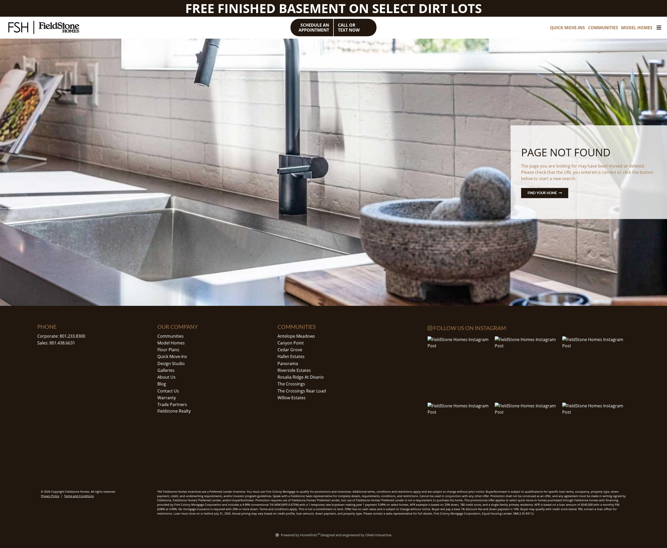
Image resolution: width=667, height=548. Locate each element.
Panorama (287, 363)
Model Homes (171, 343)
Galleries (166, 370)
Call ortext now (349, 27)
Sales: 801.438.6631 (56, 343)
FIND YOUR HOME (542, 193)
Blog (161, 384)
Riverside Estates (294, 370)
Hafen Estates (291, 356)
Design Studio (171, 363)
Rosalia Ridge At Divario (300, 377)
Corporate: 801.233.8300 (61, 336)
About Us (166, 377)
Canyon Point (290, 343)
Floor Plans (168, 350)
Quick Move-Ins (172, 356)
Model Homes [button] (636, 28)
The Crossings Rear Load (301, 391)
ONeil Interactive (378, 535)
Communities (170, 336)
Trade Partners (172, 404)
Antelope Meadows (296, 336)
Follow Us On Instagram (469, 328)
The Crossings (291, 384)
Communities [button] (603, 28)
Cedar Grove (289, 350)
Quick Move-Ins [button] (567, 28)
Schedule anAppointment (314, 27)
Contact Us (168, 391)
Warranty (166, 398)
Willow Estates (291, 398)
